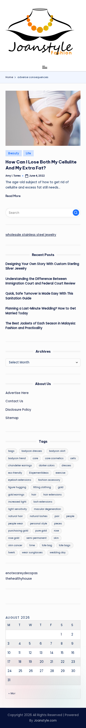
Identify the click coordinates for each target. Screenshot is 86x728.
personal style (38, 523)
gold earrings (16, 494)
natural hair (15, 516)
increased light (17, 501)
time (32, 545)
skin (56, 538)
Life (28, 153)
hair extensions (52, 494)
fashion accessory (49, 480)
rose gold (13, 538)
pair (57, 516)
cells (73, 458)
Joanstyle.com (45, 720)
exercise (60, 473)
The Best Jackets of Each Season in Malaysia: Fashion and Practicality (41, 325)
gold (60, 487)
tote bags (64, 545)
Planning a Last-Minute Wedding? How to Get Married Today (41, 310)
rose (56, 530)
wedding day (58, 552)
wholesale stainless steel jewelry (31, 235)
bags (11, 451)
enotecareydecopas (22, 573)
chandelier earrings (20, 465)
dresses (66, 465)
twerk (11, 552)
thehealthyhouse (19, 578)
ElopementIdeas (39, 473)
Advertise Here (17, 393)
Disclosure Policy (18, 410)
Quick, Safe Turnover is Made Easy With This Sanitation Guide (39, 295)
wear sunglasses (32, 552)
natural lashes (38, 516)
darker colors (47, 465)
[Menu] (44, 67)
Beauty (13, 153)
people (70, 516)
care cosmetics (54, 458)
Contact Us (14, 401)
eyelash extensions (19, 480)
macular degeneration (47, 509)
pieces (58, 523)
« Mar (11, 693)
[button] (76, 212)
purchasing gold (18, 530)
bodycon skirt (57, 451)
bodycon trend (17, 458)
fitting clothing (42, 487)
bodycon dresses (32, 451)
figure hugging (17, 487)
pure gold (41, 530)
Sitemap (12, 418)
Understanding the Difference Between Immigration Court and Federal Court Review (40, 281)
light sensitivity (17, 509)
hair (33, 494)
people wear (15, 523)
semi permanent (36, 538)
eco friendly (15, 473)
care (35, 458)
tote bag (47, 545)
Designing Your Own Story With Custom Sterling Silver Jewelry (42, 266)
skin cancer (15, 545)
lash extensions (42, 501)
